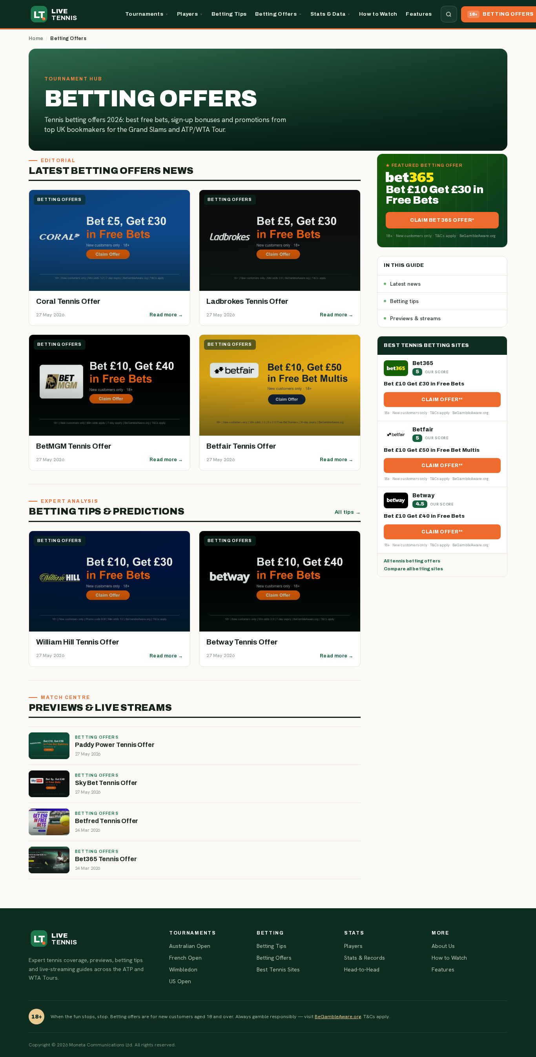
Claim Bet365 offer (441, 220)
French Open (185, 957)
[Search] (449, 14)
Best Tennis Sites (278, 969)
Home (36, 38)
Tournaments (144, 14)
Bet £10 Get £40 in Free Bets (424, 516)
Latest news (405, 283)
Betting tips (404, 301)
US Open (180, 981)
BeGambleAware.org (338, 1016)
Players (187, 14)
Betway (423, 495)
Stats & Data (327, 14)
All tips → (348, 512)
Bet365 (422, 363)
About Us (443, 945)
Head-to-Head (361, 969)
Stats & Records (364, 957)
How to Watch (378, 14)
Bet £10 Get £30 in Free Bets (424, 384)
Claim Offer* (441, 399)
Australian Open (189, 945)
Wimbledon (183, 969)
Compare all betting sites (413, 568)
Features (419, 14)
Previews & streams (415, 318)
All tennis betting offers (412, 561)
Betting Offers (276, 14)
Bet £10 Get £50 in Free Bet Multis (431, 450)
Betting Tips (228, 14)
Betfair (422, 430)
